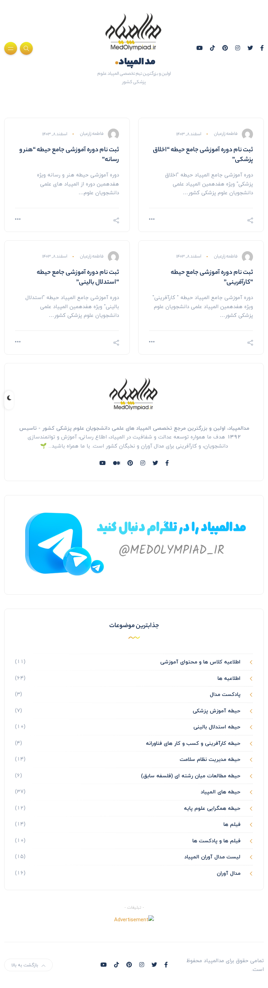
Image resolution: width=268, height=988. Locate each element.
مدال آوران (228, 873)
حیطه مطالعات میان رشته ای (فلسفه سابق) (190, 775)
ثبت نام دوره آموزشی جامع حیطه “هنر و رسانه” (69, 155)
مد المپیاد (135, 62)
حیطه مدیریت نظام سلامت (210, 759)
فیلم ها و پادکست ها (216, 840)
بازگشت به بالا (25, 965)
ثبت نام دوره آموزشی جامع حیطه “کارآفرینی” (212, 278)
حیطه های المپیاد (220, 791)
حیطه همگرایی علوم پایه (212, 808)
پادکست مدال (225, 694)
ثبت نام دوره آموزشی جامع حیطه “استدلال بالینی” (78, 278)
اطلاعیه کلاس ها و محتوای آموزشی (200, 661)
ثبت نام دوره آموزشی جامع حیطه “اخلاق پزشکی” (203, 155)
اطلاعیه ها (228, 678)
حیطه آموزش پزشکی (216, 710)
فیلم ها (231, 824)
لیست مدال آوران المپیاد (212, 856)
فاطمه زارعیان (226, 134)
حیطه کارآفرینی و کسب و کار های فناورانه (193, 743)
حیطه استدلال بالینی (216, 726)
